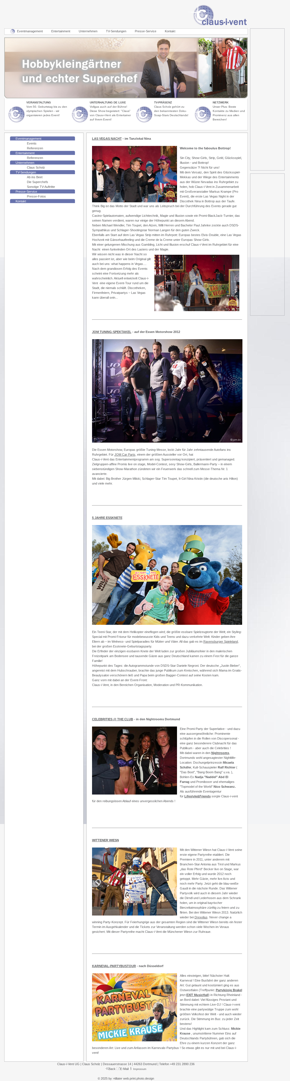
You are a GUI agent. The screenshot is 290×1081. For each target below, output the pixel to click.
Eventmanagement (30, 31)
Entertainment (60, 31)
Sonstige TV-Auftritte (41, 186)
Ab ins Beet (34, 177)
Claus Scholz (36, 167)
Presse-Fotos (36, 196)
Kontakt (170, 31)
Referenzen (35, 148)
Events (32, 143)
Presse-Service (145, 31)
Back (112, 1069)
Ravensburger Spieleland (220, 641)
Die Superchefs (37, 182)
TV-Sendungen (116, 31)
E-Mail (124, 1069)
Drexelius (201, 917)
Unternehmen (88, 31)
